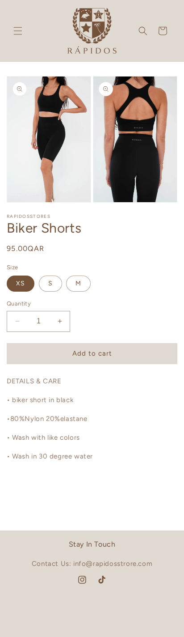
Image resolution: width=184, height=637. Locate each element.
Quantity (19, 303)
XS (20, 283)
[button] (18, 31)
